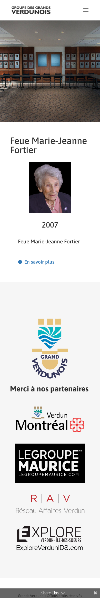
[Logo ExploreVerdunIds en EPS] (50, 551)
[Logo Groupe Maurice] (50, 481)
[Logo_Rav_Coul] (50, 512)
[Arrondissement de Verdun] (50, 432)
